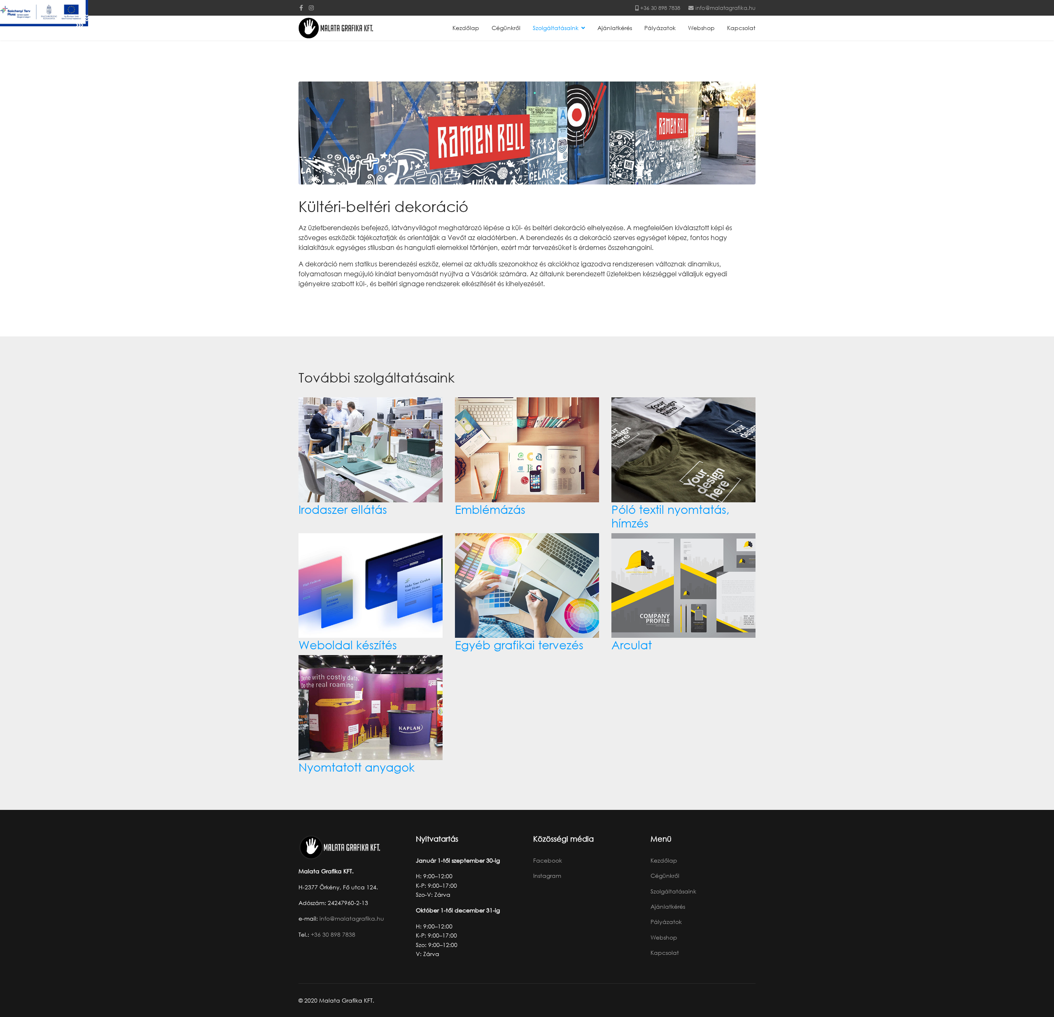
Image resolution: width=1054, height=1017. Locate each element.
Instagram (547, 875)
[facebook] (301, 8)
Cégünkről (506, 28)
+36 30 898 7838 (660, 8)
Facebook (547, 860)
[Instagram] (311, 8)
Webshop (701, 28)
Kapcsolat (741, 28)
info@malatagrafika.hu (725, 8)
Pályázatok (660, 28)
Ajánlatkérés (614, 28)
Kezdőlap (465, 28)
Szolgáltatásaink (555, 28)
